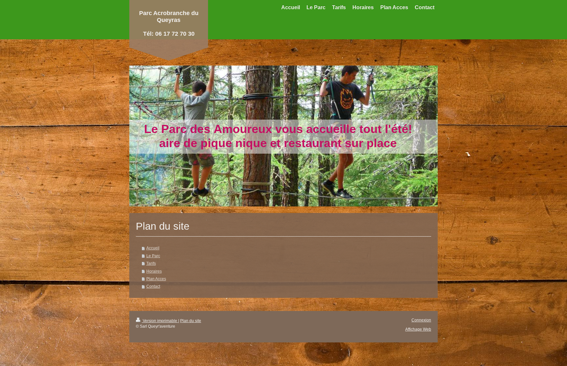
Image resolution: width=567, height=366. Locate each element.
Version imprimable (160, 320)
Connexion (421, 320)
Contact (153, 286)
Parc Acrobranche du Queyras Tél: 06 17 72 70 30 (169, 23)
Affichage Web (418, 329)
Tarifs (151, 263)
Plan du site (190, 320)
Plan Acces (156, 279)
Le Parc (153, 256)
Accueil (152, 248)
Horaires (154, 271)
